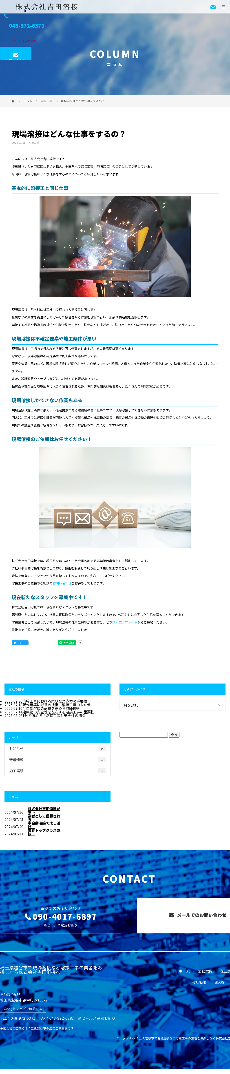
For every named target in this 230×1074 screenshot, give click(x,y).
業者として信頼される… (44, 817)
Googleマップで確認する (23, 1008)
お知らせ (56, 748)
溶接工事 (46, 101)
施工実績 (56, 770)
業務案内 (205, 971)
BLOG (220, 982)
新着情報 (56, 759)
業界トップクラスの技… (44, 832)
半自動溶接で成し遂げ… (44, 824)
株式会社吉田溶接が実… (44, 810)
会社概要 (199, 982)
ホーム (184, 971)
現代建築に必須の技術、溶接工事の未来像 (56, 704)
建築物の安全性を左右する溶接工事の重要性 (58, 712)
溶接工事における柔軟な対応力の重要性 (54, 701)
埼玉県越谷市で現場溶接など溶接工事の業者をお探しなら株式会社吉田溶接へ (51, 969)
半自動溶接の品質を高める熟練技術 (51, 708)
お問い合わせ (16, 59)
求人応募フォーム (124, 622)
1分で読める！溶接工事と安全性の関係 (54, 715)
